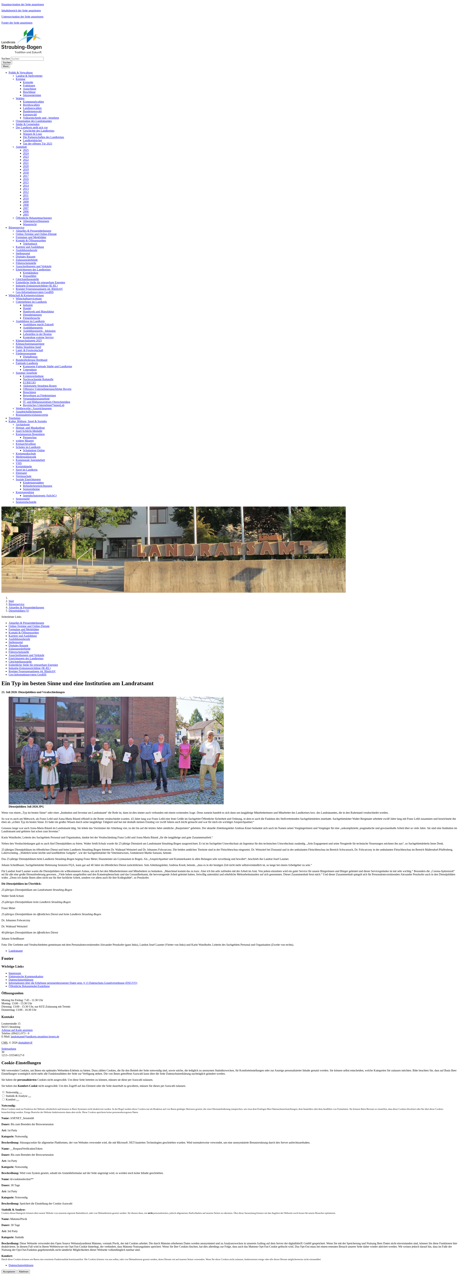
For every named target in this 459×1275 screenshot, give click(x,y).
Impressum (15, 973)
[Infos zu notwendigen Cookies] (20, 1093)
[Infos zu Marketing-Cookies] (29, 1096)
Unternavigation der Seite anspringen (22, 16)
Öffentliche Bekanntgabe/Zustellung (29, 986)
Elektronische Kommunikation (26, 976)
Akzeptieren (9, 1271)
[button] (21, 72)
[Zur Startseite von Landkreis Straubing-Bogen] (25, 52)
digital (25, 1042)
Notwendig (12, 1092)
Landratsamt (16, 950)
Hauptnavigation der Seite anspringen (22, 4)
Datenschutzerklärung (21, 979)
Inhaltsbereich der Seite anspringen (21, 10)
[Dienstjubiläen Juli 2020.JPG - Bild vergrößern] (116, 803)
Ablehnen (24, 1271)
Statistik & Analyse (16, 1095)
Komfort (10, 1099)
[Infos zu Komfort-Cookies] (17, 1100)
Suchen (5, 58)
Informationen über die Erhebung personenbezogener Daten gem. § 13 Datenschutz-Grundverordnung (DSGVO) (73, 982)
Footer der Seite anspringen (16, 22)
